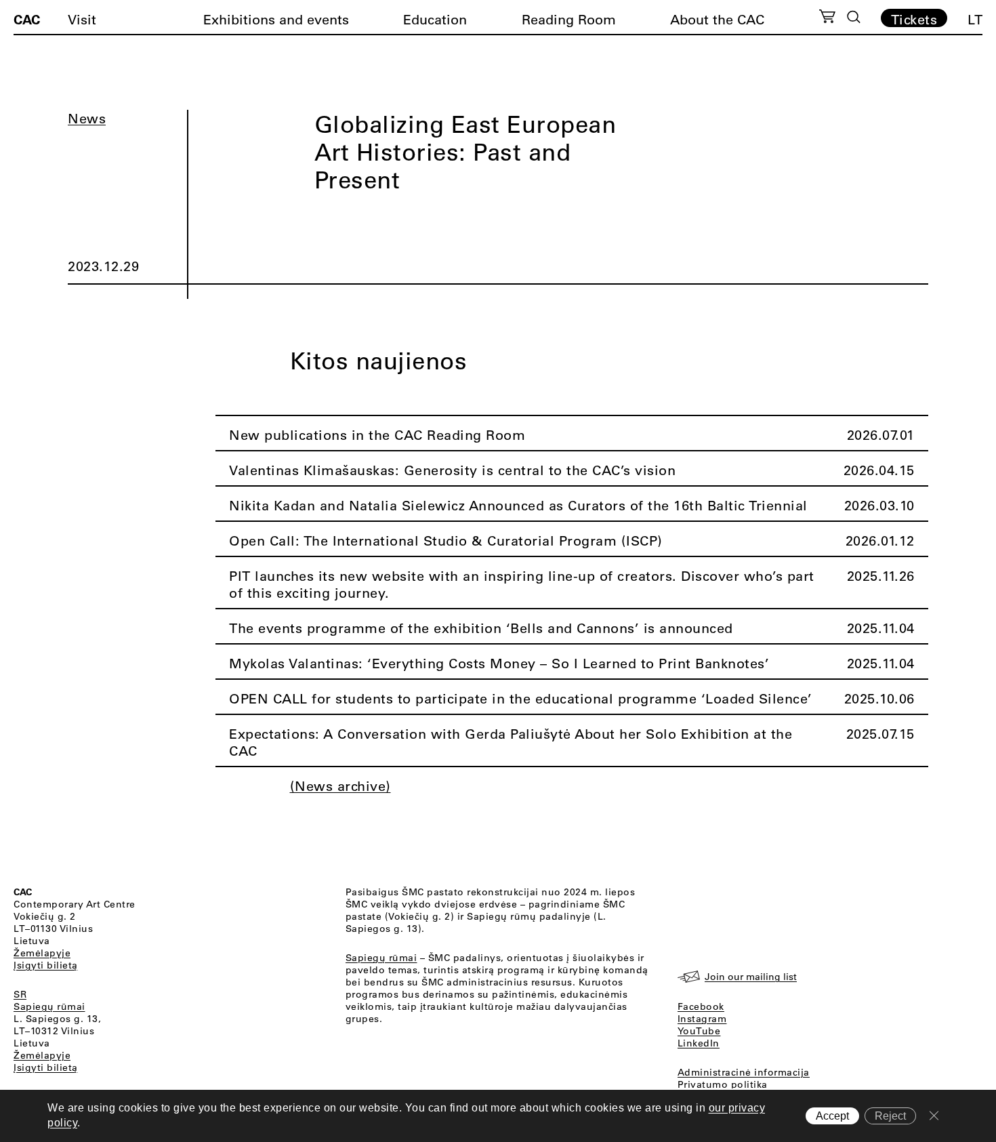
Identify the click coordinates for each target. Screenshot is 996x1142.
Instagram (702, 1019)
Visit (82, 19)
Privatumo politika (723, 1084)
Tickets (914, 19)
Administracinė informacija (744, 1072)
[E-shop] (827, 18)
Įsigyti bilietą (46, 965)
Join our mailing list (751, 977)
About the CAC (717, 19)
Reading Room (569, 19)
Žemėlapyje (42, 953)
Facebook (701, 1006)
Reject (890, 1116)
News (87, 118)
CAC (27, 19)
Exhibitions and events (276, 19)
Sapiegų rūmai (49, 1006)
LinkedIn (699, 1043)
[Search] (853, 16)
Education (435, 19)
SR (20, 994)
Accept (832, 1116)
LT (975, 19)
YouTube (699, 1031)
